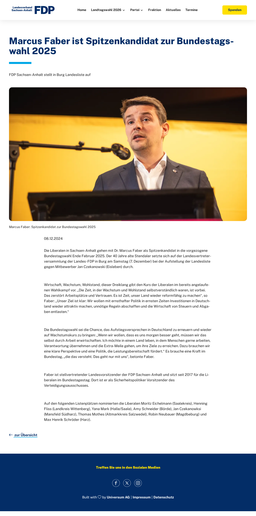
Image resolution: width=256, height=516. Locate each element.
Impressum (142, 497)
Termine (191, 10)
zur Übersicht (25, 435)
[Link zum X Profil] (127, 482)
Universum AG (118, 497)
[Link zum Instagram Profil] (138, 482)
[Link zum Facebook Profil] (116, 482)
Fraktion (154, 10)
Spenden (234, 10)
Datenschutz (163, 497)
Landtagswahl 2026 (106, 10)
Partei (134, 10)
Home (81, 10)
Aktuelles (173, 10)
